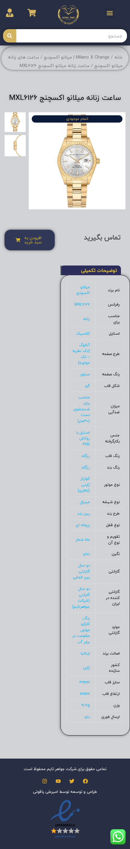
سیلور (85, 374)
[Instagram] (44, 781)
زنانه (86, 319)
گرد (87, 385)
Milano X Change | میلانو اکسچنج (76, 57)
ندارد (86, 553)
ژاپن (86, 667)
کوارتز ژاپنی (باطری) (84, 484)
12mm (85, 693)
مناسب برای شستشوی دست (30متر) (81, 409)
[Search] (9, 35)
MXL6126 (82, 304)
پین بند (83, 513)
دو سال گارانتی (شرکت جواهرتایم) (81, 597)
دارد (87, 716)
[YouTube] (58, 781)
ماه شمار (83, 539)
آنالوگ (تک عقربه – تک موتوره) (81, 354)
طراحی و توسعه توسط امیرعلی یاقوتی (65, 791)
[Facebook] (85, 781)
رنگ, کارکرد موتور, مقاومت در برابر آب (81, 630)
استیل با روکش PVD (83, 438)
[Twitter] (71, 781)
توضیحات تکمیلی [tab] (99, 270)
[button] (110, 13)
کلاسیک (83, 333)
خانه (118, 57)
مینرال (85, 502)
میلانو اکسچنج (83, 290)
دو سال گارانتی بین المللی (81, 571)
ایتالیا (85, 653)
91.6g (85, 705)
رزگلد (85, 455)
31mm (85, 682)
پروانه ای (83, 525)
